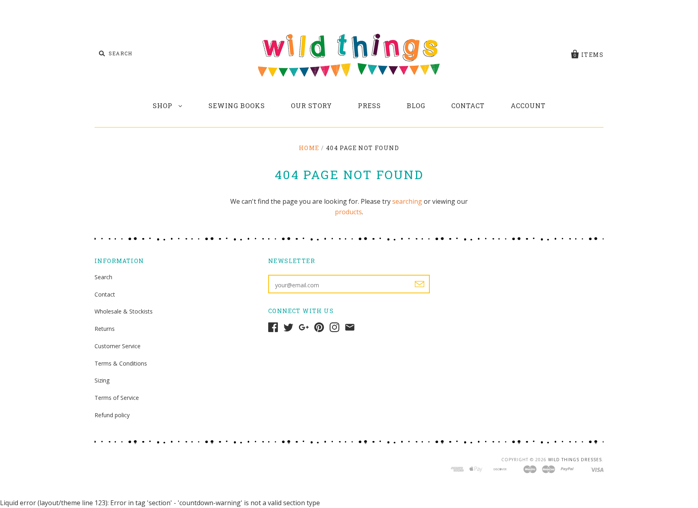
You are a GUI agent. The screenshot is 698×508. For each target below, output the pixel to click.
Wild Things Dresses (575, 459)
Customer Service (118, 346)
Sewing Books (236, 105)
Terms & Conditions (121, 363)
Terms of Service (117, 397)
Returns (105, 328)
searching (407, 201)
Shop (163, 105)
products (348, 211)
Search (103, 277)
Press (369, 105)
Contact (468, 105)
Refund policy (112, 415)
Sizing (102, 380)
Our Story (311, 105)
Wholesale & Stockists (124, 311)
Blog (416, 105)
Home (309, 148)
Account (528, 105)
